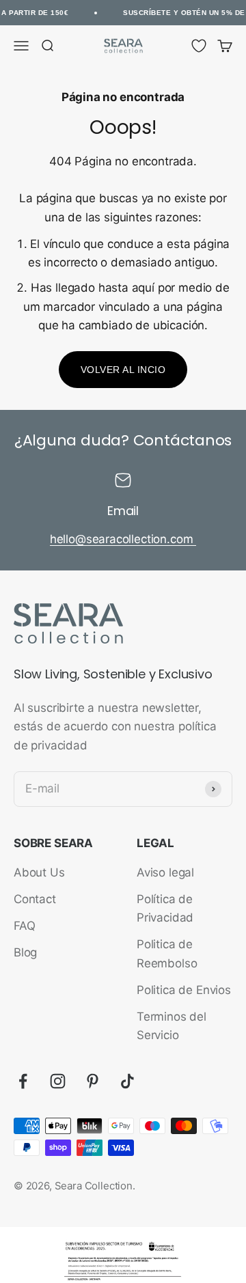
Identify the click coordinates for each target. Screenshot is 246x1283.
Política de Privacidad (165, 908)
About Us (39, 872)
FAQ (25, 926)
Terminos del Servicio (171, 1026)
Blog (25, 952)
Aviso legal (165, 872)
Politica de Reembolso (167, 953)
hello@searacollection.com (123, 539)
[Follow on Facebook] (23, 1081)
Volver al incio (123, 369)
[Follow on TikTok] (127, 1081)
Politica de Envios (184, 990)
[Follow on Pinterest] (92, 1081)
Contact (35, 899)
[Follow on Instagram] (58, 1081)
